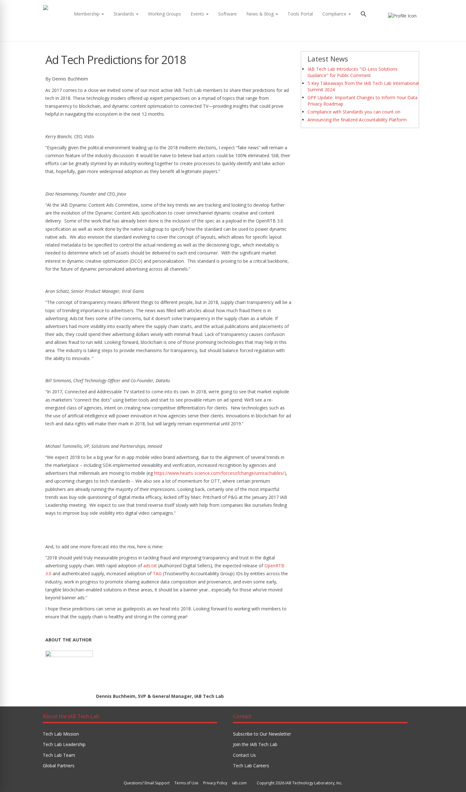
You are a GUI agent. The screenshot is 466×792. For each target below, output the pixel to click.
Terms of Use (186, 783)
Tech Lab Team (59, 755)
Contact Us (244, 755)
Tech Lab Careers (251, 766)
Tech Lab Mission (61, 734)
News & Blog (260, 14)
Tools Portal (300, 14)
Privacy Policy (215, 783)
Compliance (335, 14)
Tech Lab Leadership (64, 744)
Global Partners (58, 766)
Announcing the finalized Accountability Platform (357, 120)
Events (198, 14)
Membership (87, 14)
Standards (124, 14)
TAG (157, 573)
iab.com (239, 783)
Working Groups (164, 14)
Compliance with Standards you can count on (353, 112)
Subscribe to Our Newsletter (262, 734)
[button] (364, 14)
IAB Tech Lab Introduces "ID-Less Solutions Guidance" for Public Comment (352, 72)
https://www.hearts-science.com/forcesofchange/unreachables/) (220, 473)
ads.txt (150, 566)
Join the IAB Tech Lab (255, 744)
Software (227, 14)
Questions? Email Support (147, 783)
